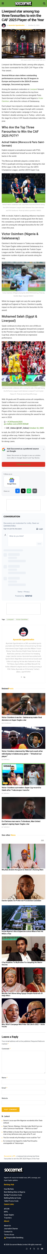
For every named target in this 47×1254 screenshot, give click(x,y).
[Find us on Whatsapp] (27, 1248)
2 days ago (6, 759)
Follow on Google (24, 464)
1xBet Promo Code (11, 1201)
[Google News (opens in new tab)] (12, 481)
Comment (6, 1049)
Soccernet (7, 1156)
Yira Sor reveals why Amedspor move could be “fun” (22, 1138)
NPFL (6, 1212)
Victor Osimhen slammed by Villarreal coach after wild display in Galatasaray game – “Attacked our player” (22, 753)
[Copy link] (34, 491)
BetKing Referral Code (12, 1198)
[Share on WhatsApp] (29, 491)
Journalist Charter (11, 1229)
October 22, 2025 (33, 25)
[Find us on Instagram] (38, 1248)
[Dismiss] (43, 449)
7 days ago (6, 793)
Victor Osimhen (22, 619)
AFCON (6, 1209)
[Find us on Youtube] (42, 1248)
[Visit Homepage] (23, 3)
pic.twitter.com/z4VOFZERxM (16, 424)
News (5, 783)
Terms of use (9, 1235)
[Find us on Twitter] (34, 1248)
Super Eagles (9, 1215)
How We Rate (9, 1189)
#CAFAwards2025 (14, 422)
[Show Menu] (3, 3)
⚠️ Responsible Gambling (13, 1238)
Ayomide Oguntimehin (17, 25)
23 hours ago (7, 723)
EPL (14, 1156)
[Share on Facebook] (17, 491)
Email (4, 1088)
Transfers (8, 1218)
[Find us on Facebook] (30, 1248)
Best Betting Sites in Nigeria (14, 1192)
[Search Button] (44, 3)
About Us (7, 1226)
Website (5, 1098)
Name (5, 1078)
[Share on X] (23, 491)
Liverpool (33, 89)
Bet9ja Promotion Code (13, 1195)
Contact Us (8, 1232)
